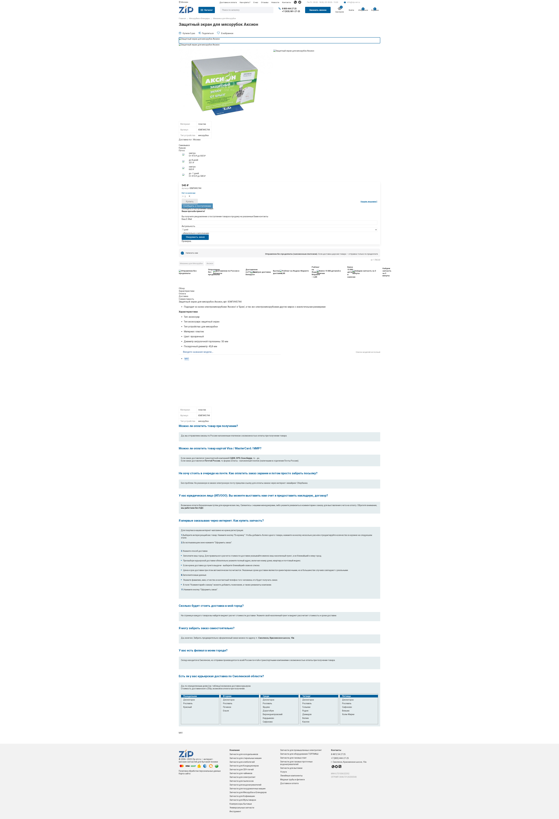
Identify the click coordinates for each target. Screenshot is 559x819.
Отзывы (264, 2)
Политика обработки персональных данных (200, 771)
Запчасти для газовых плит (293, 758)
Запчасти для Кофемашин (242, 796)
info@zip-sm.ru (353, 2)
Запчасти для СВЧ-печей (242, 769)
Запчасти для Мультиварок (243, 800)
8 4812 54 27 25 (338, 754)
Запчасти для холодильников (244, 754)
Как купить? (245, 2)
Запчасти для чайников (241, 773)
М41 (186, 358)
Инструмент (235, 811)
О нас (255, 2)
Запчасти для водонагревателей (245, 785)
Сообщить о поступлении (197, 206)
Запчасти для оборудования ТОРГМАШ (299, 754)
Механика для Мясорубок (191, 263)
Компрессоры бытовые (241, 804)
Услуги (283, 772)
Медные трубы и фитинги (292, 779)
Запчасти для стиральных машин (246, 758)
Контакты (286, 2)
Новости (275, 2)
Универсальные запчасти (242, 807)
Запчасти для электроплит (242, 777)
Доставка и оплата (228, 2)
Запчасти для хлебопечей (242, 762)
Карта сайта (184, 773)
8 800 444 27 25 (289, 9)
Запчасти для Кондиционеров (244, 766)
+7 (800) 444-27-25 (340, 758)
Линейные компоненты (291, 775)
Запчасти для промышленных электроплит (301, 750)
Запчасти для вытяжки (291, 768)
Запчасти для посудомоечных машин (248, 788)
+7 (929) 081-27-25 (291, 11)
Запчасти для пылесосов (242, 781)
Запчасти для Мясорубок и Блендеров (248, 792)
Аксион (210, 263)
